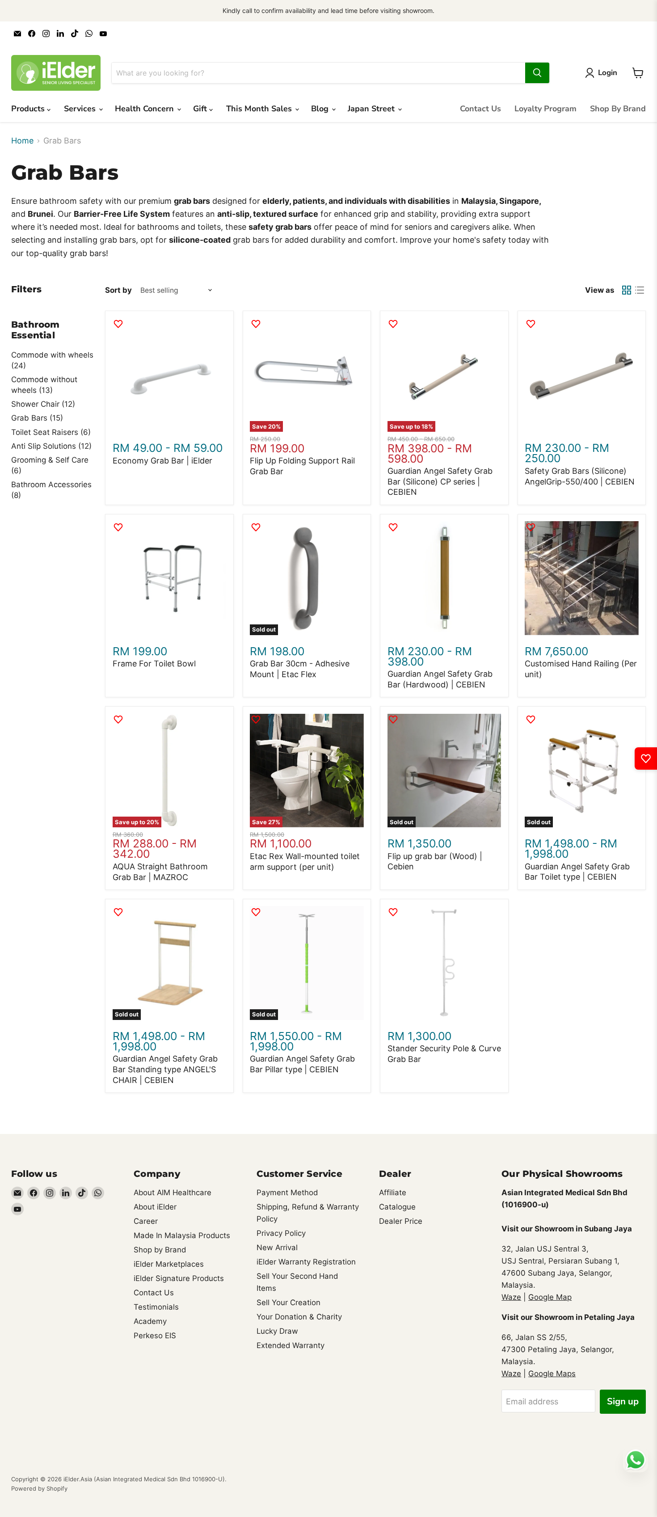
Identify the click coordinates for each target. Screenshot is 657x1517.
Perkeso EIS (155, 1335)
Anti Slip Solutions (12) (51, 446)
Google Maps (552, 1373)
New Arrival (277, 1247)
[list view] (639, 290)
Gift (201, 108)
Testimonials (156, 1306)
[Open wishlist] (646, 758)
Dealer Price (400, 1221)
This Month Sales (260, 108)
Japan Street (372, 108)
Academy (150, 1321)
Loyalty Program (545, 108)
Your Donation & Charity (299, 1316)
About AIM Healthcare (172, 1192)
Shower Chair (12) (43, 404)
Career (146, 1221)
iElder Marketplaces (169, 1264)
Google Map (550, 1297)
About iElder (155, 1206)
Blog (321, 108)
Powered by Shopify (39, 1488)
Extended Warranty (290, 1345)
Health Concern (145, 108)
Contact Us (480, 108)
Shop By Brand (618, 108)
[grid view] (626, 290)
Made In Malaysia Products (182, 1235)
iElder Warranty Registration (306, 1261)
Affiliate (392, 1192)
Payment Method (287, 1192)
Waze (511, 1297)
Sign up (623, 1401)
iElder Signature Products (179, 1278)
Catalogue (397, 1206)
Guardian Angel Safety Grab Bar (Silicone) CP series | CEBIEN (440, 481)
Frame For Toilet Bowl (154, 663)
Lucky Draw (277, 1331)
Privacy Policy (281, 1233)
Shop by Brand (160, 1249)
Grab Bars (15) (37, 417)
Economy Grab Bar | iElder (162, 460)
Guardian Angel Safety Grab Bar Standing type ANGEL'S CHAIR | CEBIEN (165, 1069)
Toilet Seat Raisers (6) (51, 432)
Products (29, 108)
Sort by (118, 290)
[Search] (537, 73)
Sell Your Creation (288, 1302)
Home (22, 140)
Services (81, 108)
